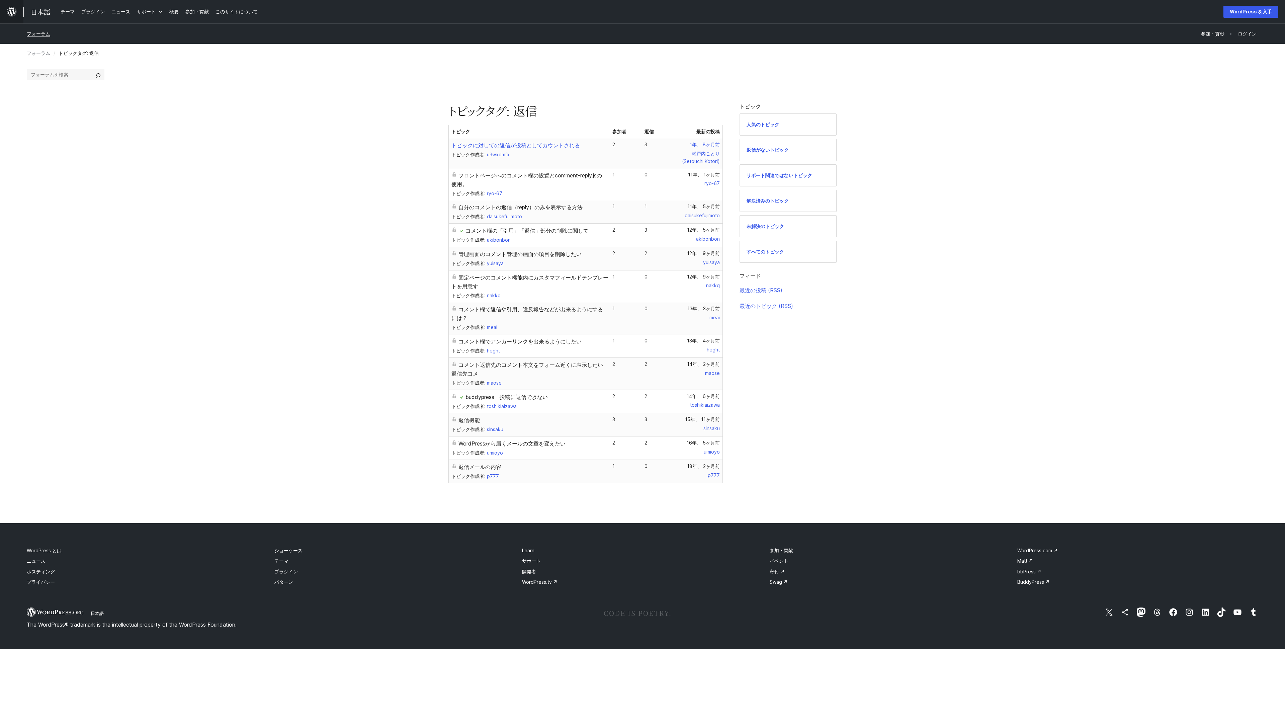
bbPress (1029, 571)
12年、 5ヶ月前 (703, 230)
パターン (283, 582)
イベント (779, 561)
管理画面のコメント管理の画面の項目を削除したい (520, 254)
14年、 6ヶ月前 (703, 396)
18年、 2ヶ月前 (703, 466)
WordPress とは (44, 550)
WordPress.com (1037, 550)
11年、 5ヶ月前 (703, 206)
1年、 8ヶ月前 (705, 144)
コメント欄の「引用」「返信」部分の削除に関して (527, 230)
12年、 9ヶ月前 (703, 253)
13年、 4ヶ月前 (703, 340)
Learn (528, 550)
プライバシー (41, 582)
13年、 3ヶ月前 (703, 308)
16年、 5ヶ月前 (703, 443)
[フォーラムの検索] (98, 74)
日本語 (97, 613)
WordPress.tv (540, 582)
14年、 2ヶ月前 (703, 364)
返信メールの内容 (479, 467)
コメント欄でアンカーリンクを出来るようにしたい (520, 341)
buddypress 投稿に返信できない (506, 397)
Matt (1025, 561)
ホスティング (41, 571)
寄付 (777, 571)
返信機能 (469, 420)
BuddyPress (1033, 582)
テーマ (281, 561)
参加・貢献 (781, 550)
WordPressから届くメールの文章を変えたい (512, 443)
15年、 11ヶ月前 (702, 419)
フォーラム (38, 33)
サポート (531, 561)
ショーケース (288, 550)
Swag (779, 582)
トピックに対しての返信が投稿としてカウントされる (515, 145)
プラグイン (286, 571)
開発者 (529, 571)
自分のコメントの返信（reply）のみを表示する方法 (520, 207)
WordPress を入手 (1251, 11)
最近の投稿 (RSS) (761, 290)
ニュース (36, 561)
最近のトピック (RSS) (766, 306)
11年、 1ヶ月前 (704, 174)
